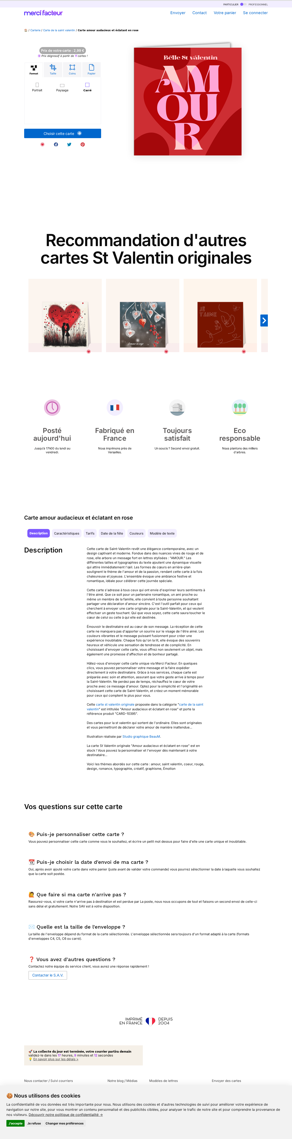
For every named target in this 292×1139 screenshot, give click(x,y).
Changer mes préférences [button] (65, 1123)
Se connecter (255, 12)
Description (38, 533)
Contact (199, 12)
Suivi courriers (61, 1081)
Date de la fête (112, 533)
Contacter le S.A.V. (47, 975)
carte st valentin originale (115, 704)
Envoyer (177, 12)
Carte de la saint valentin (59, 30)
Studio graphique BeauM (141, 736)
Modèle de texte (162, 533)
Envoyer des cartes (226, 1081)
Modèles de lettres (163, 1081)
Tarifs (90, 533)
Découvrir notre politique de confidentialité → (66, 1114)
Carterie (35, 30)
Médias (131, 1081)
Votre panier (225, 12)
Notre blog (116, 1081)
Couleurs (136, 533)
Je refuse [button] (34, 1123)
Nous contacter (36, 1081)
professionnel (258, 4)
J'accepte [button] (15, 1123)
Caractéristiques (66, 533)
